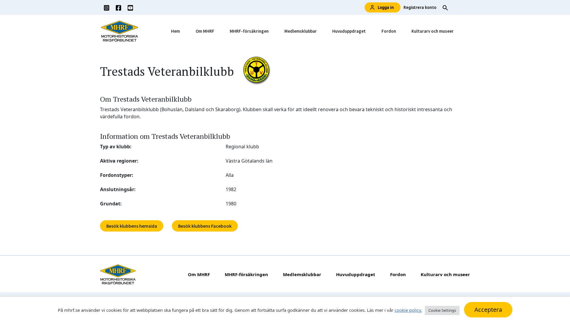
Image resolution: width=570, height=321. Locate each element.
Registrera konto (419, 7)
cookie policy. (408, 310)
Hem (175, 31)
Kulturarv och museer (432, 31)
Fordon (388, 31)
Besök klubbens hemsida (131, 226)
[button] (445, 7)
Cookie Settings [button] (442, 310)
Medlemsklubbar (300, 31)
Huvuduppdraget (349, 31)
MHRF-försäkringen (249, 31)
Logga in (386, 7)
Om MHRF (205, 31)
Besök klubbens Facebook (205, 226)
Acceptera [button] (488, 310)
